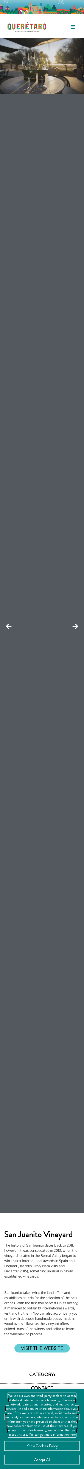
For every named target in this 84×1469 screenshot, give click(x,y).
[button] (72, 27)
